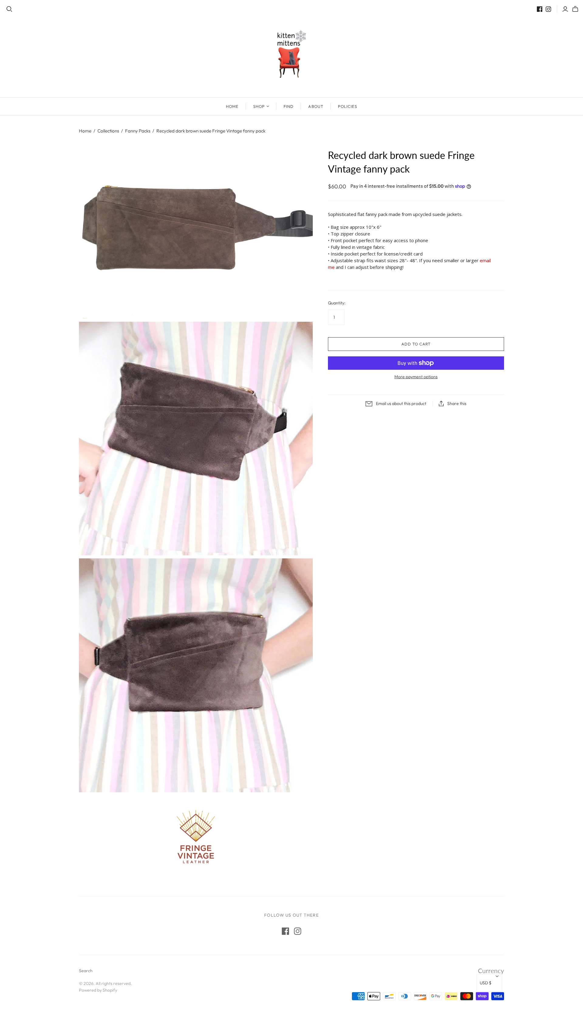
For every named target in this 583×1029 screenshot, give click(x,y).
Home (232, 106)
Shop (259, 106)
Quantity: (337, 303)
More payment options (416, 376)
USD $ (485, 983)
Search (86, 970)
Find (289, 106)
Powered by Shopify (98, 990)
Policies (347, 106)
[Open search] (9, 9)
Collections (108, 131)
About (315, 106)
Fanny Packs (137, 131)
